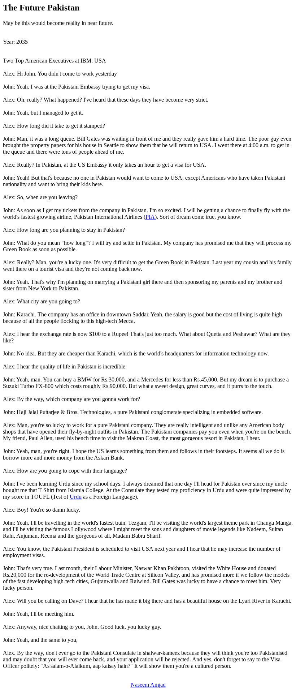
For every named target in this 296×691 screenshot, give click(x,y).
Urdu (76, 497)
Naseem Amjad (148, 685)
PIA (150, 217)
